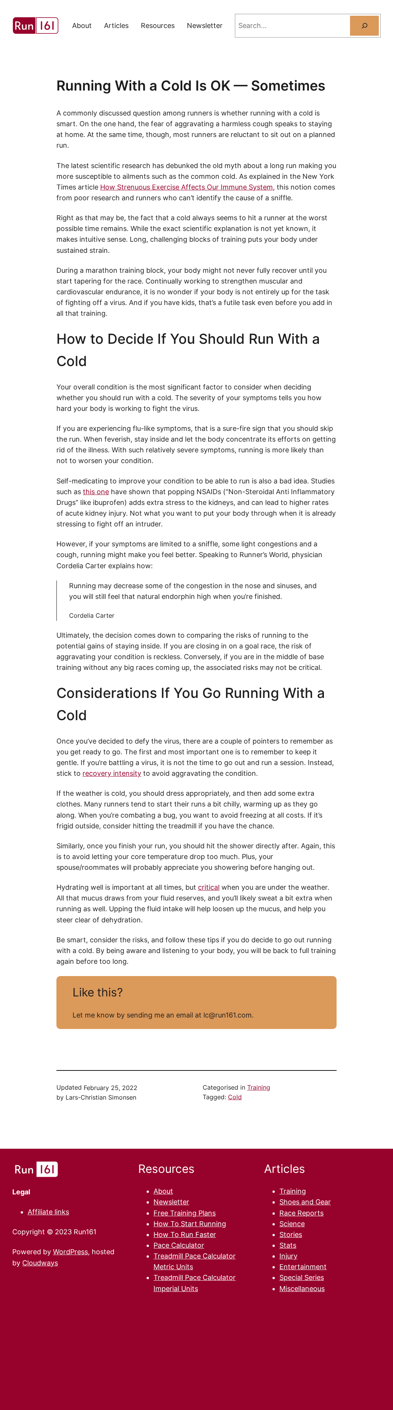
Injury (288, 1256)
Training (258, 1087)
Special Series (301, 1277)
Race (288, 1213)
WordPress (70, 1252)
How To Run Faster (185, 1234)
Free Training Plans (185, 1213)
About (163, 1191)
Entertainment (303, 1267)
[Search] (364, 25)
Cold (235, 1097)
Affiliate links (48, 1212)
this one (96, 492)
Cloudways (40, 1263)
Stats (287, 1245)
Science (292, 1224)
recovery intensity (112, 773)
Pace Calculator (179, 1245)
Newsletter (171, 1202)
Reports (310, 1213)
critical (209, 887)
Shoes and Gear (305, 1202)
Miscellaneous (302, 1289)
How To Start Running (190, 1224)
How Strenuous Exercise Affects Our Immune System (186, 187)
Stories (290, 1234)
